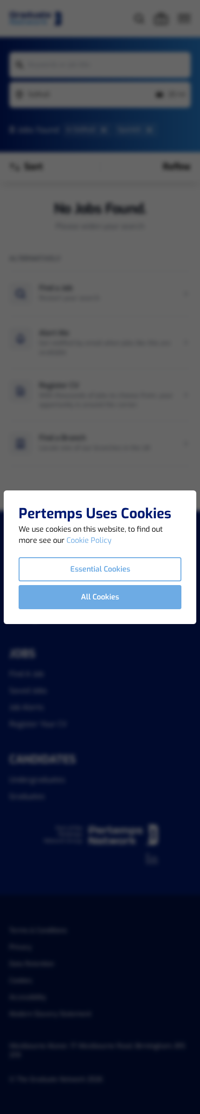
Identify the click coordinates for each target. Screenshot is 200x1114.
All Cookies (100, 597)
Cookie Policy (89, 540)
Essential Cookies (100, 569)
